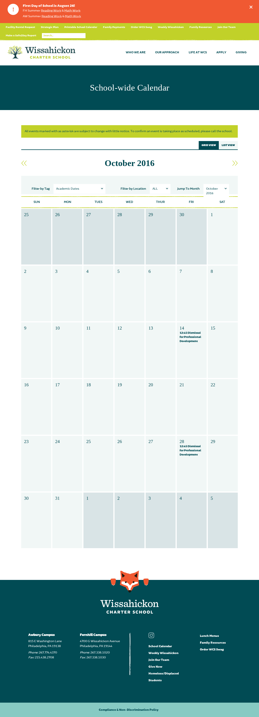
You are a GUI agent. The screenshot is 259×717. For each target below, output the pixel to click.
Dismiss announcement (251, 7)
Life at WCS (198, 52)
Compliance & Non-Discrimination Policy (129, 709)
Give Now (155, 666)
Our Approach (167, 52)
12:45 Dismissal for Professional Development (190, 337)
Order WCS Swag (141, 27)
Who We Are (136, 52)
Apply (221, 52)
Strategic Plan (50, 27)
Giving (241, 52)
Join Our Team (226, 27)
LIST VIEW (228, 145)
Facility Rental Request (20, 27)
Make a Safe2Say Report (21, 35)
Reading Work (51, 10)
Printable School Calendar (80, 27)
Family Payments (114, 27)
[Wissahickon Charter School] (41, 52)
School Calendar (160, 646)
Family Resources (200, 27)
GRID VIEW (209, 145)
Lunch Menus (209, 635)
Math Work (72, 10)
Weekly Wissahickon (171, 27)
